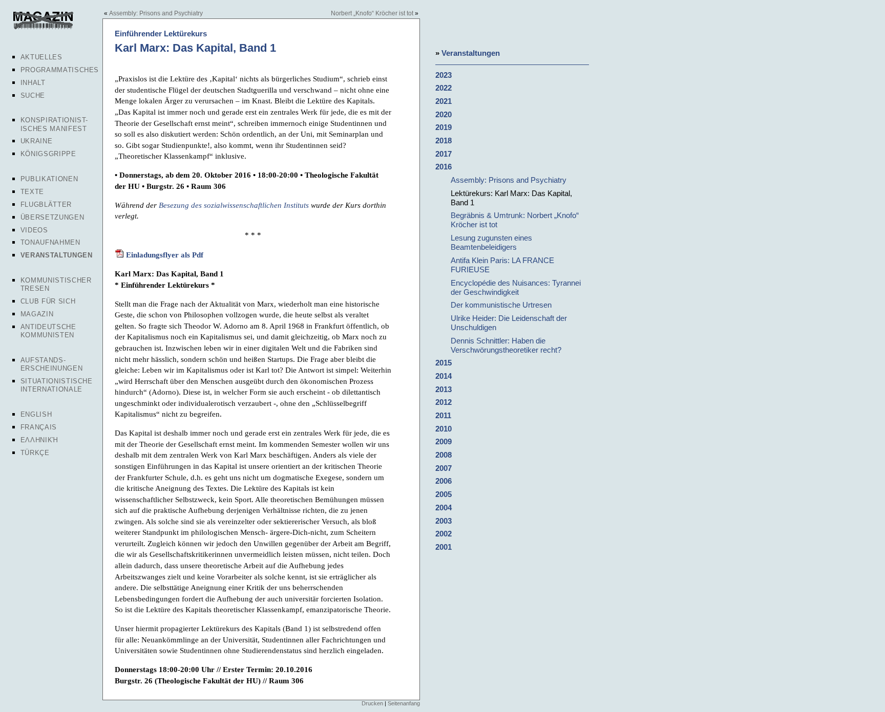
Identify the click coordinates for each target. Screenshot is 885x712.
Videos (34, 230)
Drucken (372, 703)
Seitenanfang (404, 703)
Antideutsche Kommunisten (48, 331)
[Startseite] (42, 27)
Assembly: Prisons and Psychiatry (156, 13)
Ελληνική (39, 440)
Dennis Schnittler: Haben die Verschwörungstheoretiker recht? (506, 345)
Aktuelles (41, 57)
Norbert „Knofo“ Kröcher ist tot (372, 13)
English (36, 414)
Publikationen (49, 179)
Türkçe (35, 453)
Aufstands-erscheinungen (51, 364)
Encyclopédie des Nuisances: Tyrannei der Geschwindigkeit (516, 287)
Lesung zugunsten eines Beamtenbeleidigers (491, 242)
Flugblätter (46, 204)
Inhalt (33, 83)
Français (38, 427)
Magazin (37, 314)
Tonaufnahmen (50, 242)
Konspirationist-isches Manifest (54, 124)
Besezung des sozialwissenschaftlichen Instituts (234, 205)
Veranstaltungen (56, 255)
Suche (32, 95)
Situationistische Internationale (56, 385)
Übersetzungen (52, 217)
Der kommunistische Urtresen (501, 304)
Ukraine (36, 141)
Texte (32, 192)
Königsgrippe (48, 154)
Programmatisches (59, 70)
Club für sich (47, 301)
